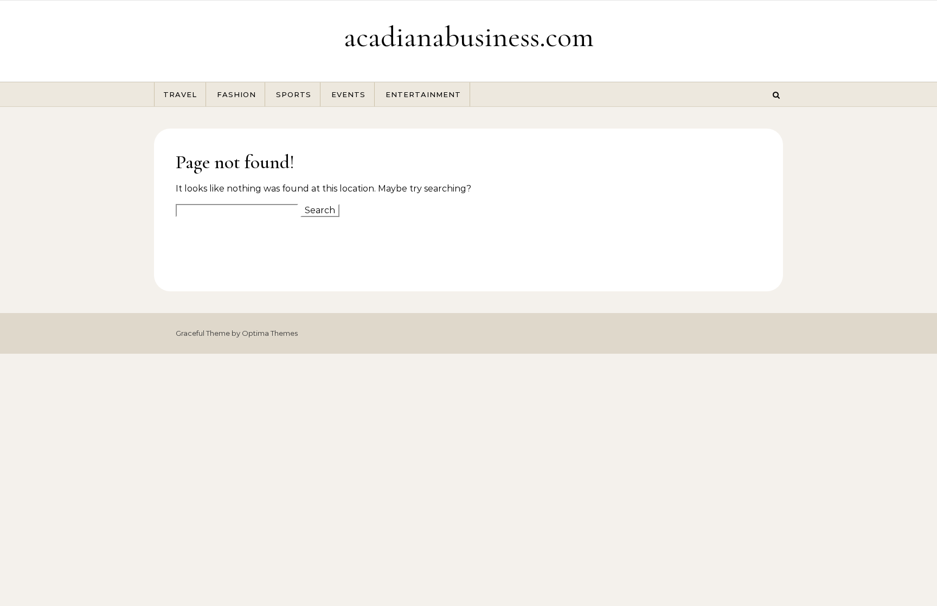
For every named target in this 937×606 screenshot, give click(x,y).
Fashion (236, 94)
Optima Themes (270, 333)
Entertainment (423, 94)
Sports (293, 94)
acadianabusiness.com (469, 36)
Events (348, 94)
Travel (180, 94)
